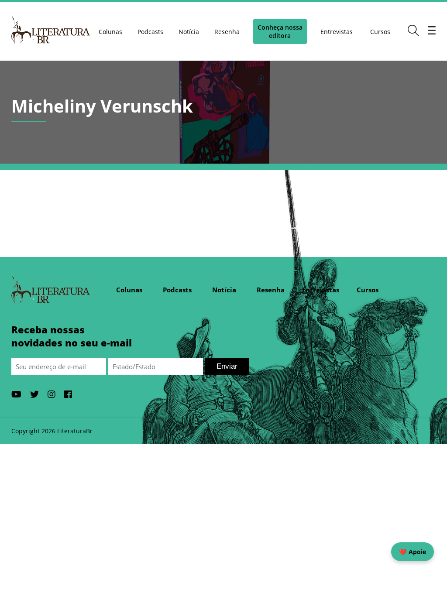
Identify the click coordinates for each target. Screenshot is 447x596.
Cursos (380, 31)
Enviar (227, 366)
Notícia (189, 31)
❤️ (412, 552)
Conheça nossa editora (280, 31)
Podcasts (150, 31)
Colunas (110, 31)
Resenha (227, 31)
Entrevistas (336, 31)
